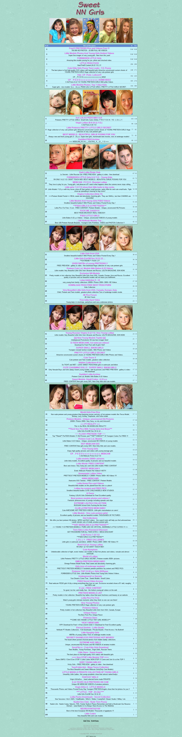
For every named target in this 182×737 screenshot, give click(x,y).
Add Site (86, 721)
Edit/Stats (95, 721)
